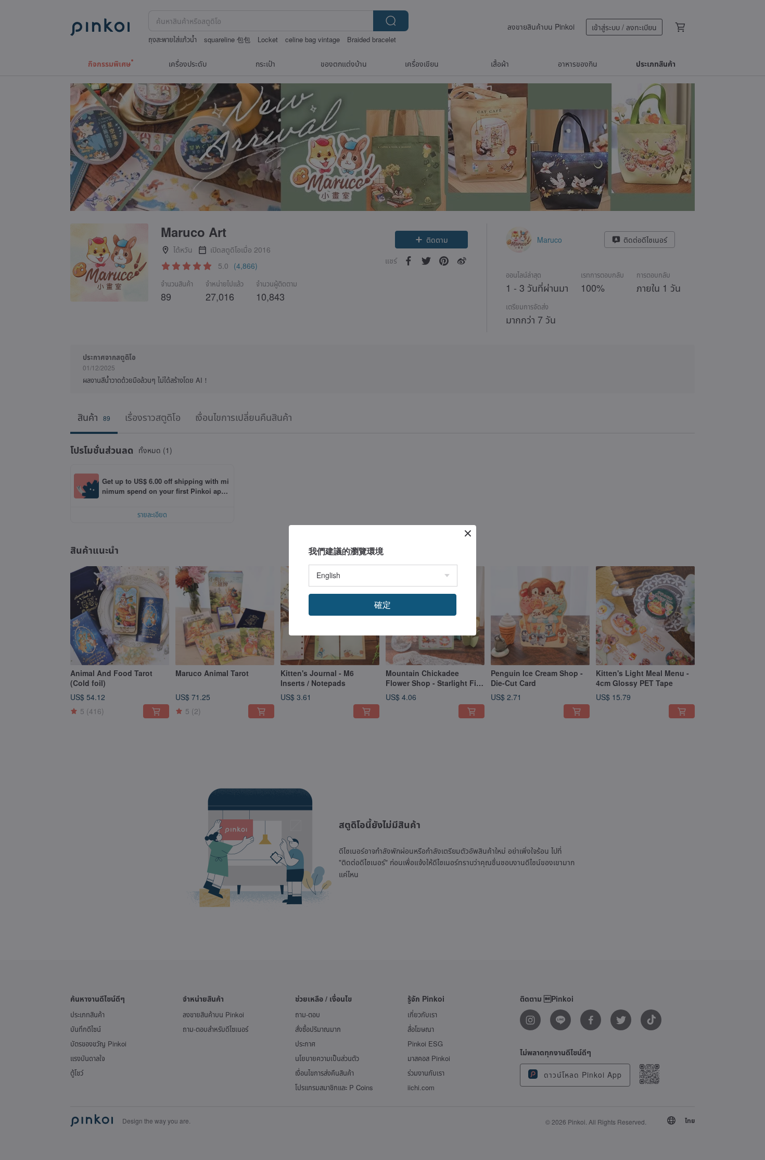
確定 (382, 604)
